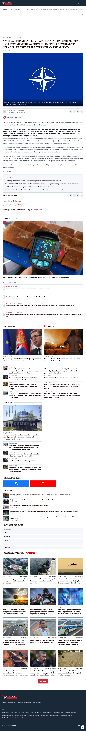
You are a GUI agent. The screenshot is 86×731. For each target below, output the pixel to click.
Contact (4, 702)
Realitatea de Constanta (7, 718)
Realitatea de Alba (54, 715)
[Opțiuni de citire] (82, 727)
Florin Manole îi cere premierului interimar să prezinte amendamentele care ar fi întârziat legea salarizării (25, 470)
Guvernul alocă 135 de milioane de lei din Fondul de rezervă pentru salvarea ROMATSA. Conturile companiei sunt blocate (21, 437)
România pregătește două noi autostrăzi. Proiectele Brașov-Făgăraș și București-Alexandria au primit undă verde (15, 674)
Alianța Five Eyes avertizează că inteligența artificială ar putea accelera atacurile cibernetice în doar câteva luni (69, 613)
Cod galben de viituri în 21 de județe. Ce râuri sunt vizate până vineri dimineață (69, 673)
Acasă (5, 9)
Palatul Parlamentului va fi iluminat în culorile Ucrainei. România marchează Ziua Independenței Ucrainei (40, 306)
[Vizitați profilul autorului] (4, 111)
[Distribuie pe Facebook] (74, 111)
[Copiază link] (70, 111)
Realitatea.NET (5, 712)
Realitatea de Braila (47, 712)
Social (4, 282)
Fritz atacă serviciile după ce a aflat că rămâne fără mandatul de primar (31, 187)
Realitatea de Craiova (36, 712)
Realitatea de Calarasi (33, 715)
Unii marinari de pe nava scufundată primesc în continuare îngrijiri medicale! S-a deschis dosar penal (25, 395)
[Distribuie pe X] (81, 111)
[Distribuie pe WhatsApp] (78, 111)
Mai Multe (43, 681)
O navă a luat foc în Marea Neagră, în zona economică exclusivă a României (42, 581)
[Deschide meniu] (83, 3)
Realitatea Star (25, 712)
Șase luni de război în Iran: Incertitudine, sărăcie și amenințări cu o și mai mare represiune (62, 379)
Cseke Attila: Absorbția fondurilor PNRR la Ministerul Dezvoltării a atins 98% (24, 455)
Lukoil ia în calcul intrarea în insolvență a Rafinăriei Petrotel (25, 297)
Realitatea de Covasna (66, 715)
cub (11, 204)
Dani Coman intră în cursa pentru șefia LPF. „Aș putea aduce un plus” (42, 641)
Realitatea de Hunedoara (20, 715)
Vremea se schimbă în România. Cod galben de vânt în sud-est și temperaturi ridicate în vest (14, 612)
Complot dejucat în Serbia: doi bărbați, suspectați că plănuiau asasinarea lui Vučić (34, 181)
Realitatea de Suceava (7, 715)
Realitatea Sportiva (15, 712)
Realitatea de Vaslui (58, 712)
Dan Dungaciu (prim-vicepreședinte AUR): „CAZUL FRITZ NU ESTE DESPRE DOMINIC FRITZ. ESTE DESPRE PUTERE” (62, 387)
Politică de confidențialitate (24, 702)
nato (5, 204)
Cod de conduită (37, 702)
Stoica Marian (52, 576)
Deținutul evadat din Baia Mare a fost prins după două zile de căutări (28, 288)
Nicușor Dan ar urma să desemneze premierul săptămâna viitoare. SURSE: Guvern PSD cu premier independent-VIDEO (62, 395)
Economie (9, 295)
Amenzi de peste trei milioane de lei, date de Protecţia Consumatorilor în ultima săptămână (36, 277)
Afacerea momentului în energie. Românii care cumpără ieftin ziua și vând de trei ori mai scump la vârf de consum (24, 447)
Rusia (19, 204)
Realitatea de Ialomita (71, 712)
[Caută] (78, 3)
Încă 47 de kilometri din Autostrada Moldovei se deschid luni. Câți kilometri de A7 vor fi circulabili (15, 642)
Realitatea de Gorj (19, 110)
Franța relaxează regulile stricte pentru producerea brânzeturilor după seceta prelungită (42, 612)
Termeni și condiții (12, 702)
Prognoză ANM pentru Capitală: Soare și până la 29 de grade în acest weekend (14, 581)
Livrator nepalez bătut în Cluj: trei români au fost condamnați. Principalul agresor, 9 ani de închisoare (70, 643)
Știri (11, 9)
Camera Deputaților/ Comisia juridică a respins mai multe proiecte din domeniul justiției (36, 190)
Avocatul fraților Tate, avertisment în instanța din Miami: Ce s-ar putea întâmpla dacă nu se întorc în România (43, 184)
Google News (37, 210)
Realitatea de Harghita (20, 718)
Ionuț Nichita (24, 637)
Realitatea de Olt (44, 715)
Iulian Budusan (24, 576)
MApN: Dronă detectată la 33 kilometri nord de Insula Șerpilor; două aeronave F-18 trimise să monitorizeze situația (69, 582)
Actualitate (17, 9)
